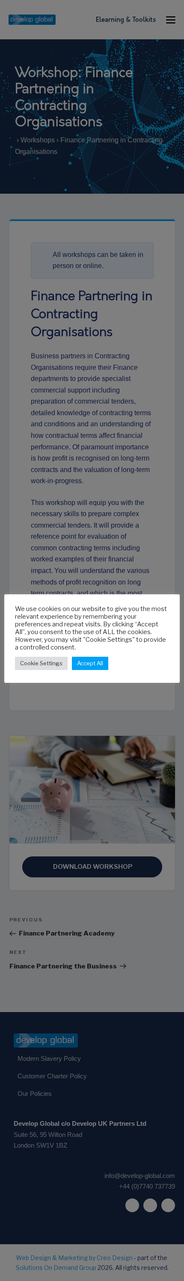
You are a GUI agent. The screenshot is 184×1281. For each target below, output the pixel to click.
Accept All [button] (90, 663)
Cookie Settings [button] (41, 663)
